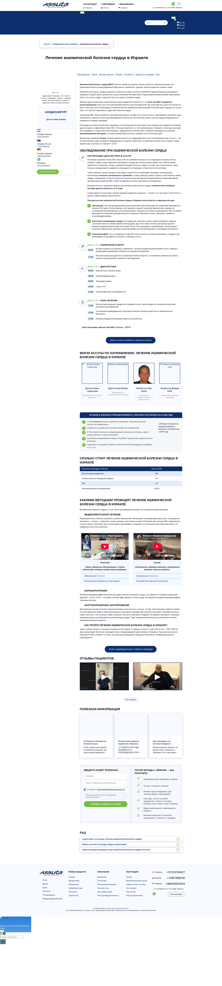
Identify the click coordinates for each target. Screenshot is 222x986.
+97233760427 (90, 4)
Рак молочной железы (106, 884)
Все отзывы (131, 700)
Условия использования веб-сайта (117, 908)
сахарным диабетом (114, 178)
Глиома (72, 877)
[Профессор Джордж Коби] (169, 374)
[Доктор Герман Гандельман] (92, 374)
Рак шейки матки (104, 892)
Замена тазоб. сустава (136, 884)
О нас (85, 15)
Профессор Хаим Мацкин (109, 581)
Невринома (74, 884)
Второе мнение (89, 28)
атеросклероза (148, 115)
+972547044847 (44, 166)
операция (103, 615)
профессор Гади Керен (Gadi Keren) (163, 193)
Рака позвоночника (134, 896)
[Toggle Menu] (82, 12)
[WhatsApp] (1, 934)
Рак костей (130, 892)
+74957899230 (108, 4)
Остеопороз (131, 888)
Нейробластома (75, 888)
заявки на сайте (148, 629)
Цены (85, 18)
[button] (131, 839)
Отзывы (86, 30)
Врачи (85, 23)
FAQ (157, 75)
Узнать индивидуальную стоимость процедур (131, 649)
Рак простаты (103, 888)
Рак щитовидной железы (108, 896)
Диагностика (88, 25)
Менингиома (74, 881)
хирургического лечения (133, 609)
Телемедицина (49, 895)
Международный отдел (52, 899)
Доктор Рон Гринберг (159, 581)
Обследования (83, 75)
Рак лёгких (101, 881)
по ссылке (91, 447)
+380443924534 (126, 4)
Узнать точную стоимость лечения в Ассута (131, 340)
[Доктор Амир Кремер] (118, 374)
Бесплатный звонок (47, 172)
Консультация (176, 894)
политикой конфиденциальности (111, 789)
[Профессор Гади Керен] (144, 374)
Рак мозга (73, 892)
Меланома (101, 877)
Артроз (129, 877)
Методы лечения (106, 75)
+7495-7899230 (171, 629)
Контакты (47, 891)
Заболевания (89, 20)
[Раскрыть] (2, 931)
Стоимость (128, 75)
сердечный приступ (110, 97)
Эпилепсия (73, 896)
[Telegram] (4, 934)
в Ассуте (110, 510)
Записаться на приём (144, 75)
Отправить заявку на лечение (105, 804)
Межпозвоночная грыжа (136, 881)
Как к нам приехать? (91, 33)
